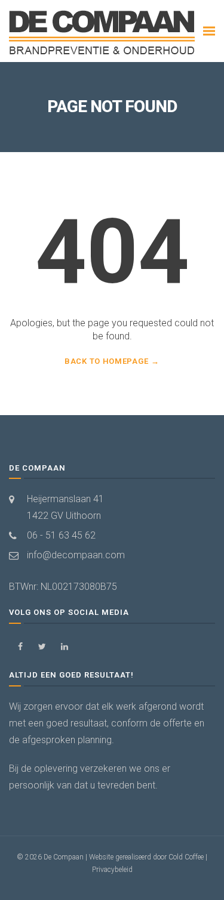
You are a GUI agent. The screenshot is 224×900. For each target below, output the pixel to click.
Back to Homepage (106, 361)
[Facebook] (20, 647)
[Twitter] (42, 647)
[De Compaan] (103, 33)
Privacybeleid (112, 869)
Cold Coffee (186, 857)
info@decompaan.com (76, 555)
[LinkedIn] (64, 647)
